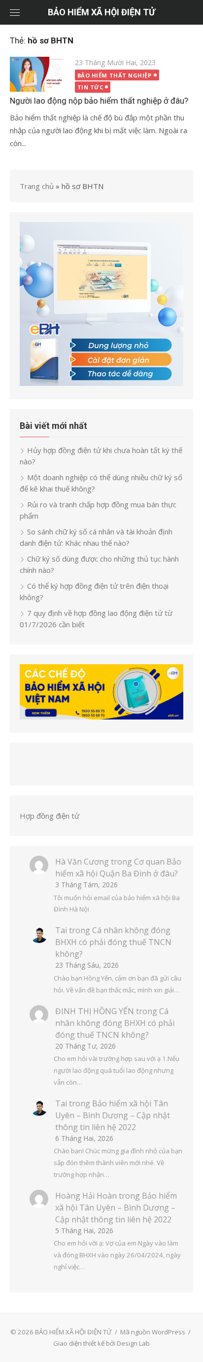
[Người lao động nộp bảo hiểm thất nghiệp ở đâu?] (37, 74)
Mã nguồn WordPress (152, 1331)
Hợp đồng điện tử (49, 816)
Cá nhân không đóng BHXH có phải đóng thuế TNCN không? (113, 942)
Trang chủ (37, 186)
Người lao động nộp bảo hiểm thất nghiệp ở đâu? (99, 101)
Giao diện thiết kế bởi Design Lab (101, 1343)
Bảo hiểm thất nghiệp (114, 75)
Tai (61, 930)
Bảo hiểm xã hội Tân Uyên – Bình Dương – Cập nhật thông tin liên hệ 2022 (112, 1115)
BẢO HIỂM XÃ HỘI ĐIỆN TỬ (101, 12)
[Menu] (15, 12)
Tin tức (90, 87)
